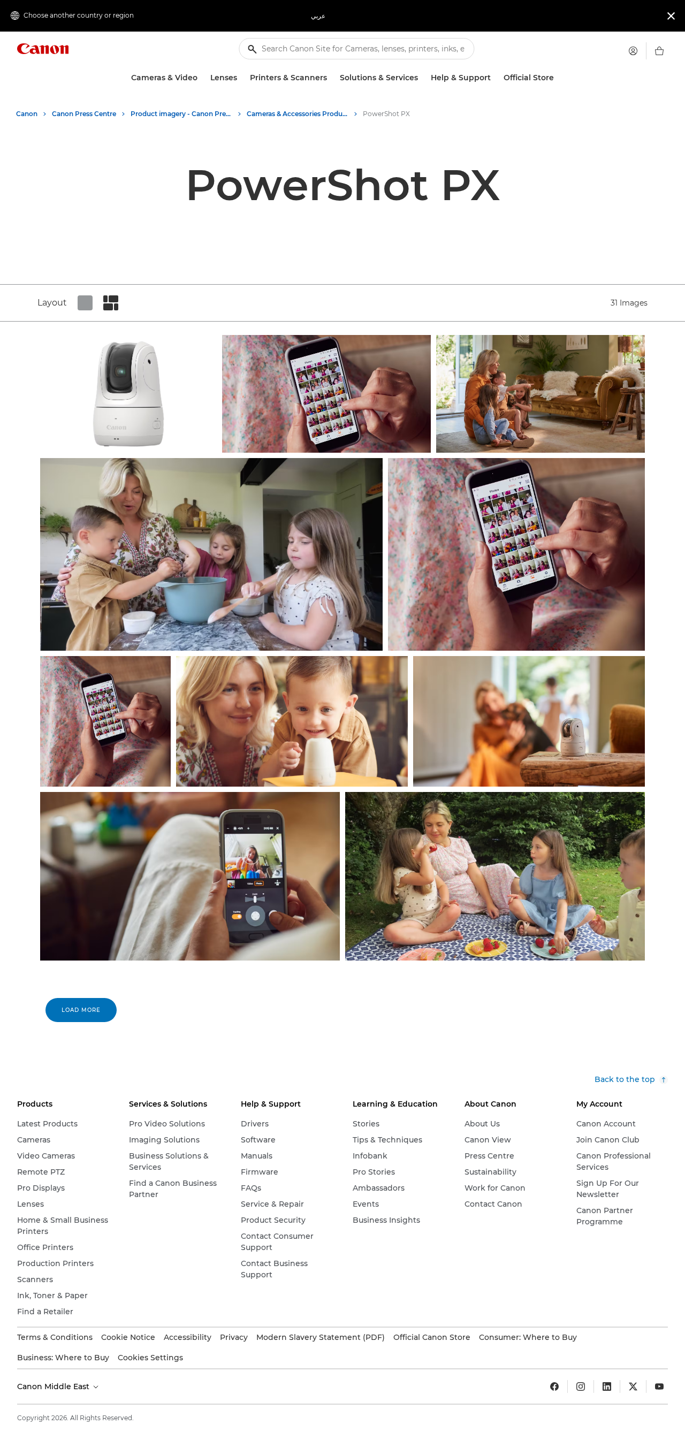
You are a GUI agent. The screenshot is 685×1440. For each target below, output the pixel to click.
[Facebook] (554, 1386)
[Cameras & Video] (201, 77)
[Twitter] (633, 1386)
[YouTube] (659, 1386)
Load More (81, 1010)
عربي (318, 16)
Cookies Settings (150, 1357)
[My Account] (633, 50)
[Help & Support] (495, 77)
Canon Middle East (54, 1386)
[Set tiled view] (85, 302)
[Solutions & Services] (422, 77)
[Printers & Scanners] (331, 77)
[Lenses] (241, 77)
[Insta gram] (580, 1386)
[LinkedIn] (607, 1386)
